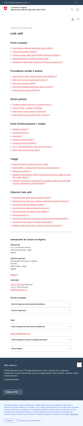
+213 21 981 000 (17, 284)
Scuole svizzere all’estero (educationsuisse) (30, 208)
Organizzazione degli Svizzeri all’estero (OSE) (31, 197)
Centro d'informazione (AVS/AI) (25, 90)
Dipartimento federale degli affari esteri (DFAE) (32, 48)
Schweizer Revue (19, 129)
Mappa (13, 274)
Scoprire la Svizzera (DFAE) (24, 143)
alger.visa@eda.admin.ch (20, 333)
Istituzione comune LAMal (23, 83)
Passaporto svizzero (21, 171)
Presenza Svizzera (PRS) (22, 139)
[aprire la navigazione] (77, 10)
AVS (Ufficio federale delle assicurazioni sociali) (32, 87)
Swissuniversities (20, 215)
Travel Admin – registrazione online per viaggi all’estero (35, 168)
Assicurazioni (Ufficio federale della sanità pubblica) (34, 76)
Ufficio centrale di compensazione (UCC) (29, 80)
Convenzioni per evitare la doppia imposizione (32, 222)
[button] (79, 364)
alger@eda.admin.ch (18, 290)
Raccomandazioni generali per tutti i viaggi (30, 164)
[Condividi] (77, 19)
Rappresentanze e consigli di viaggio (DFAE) (31, 58)
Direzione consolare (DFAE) (24, 51)
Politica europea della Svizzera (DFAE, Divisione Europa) (35, 55)
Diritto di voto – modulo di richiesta (27, 108)
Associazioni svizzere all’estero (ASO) (28, 204)
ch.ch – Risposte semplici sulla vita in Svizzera (31, 146)
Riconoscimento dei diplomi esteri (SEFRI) (30, 211)
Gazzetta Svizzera (20, 132)
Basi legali (74, 414)
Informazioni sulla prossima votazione (28, 111)
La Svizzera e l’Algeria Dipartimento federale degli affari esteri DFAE (28, 8)
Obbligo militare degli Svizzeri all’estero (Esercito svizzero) (37, 225)
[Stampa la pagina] (72, 19)
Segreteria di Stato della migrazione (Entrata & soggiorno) (37, 62)
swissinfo (16, 136)
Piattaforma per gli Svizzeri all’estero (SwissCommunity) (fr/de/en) (40, 201)
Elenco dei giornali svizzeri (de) (25, 150)
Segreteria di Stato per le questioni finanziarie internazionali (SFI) (40, 218)
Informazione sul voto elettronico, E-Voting (30, 115)
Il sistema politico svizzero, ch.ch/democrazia (31, 104)
